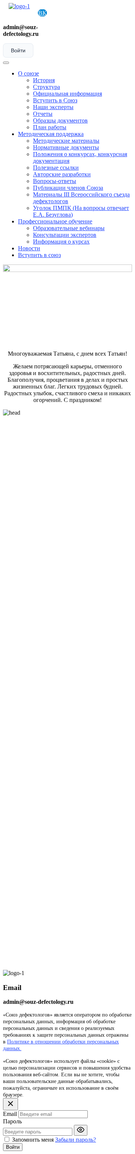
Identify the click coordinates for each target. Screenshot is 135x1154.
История (44, 80)
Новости (29, 248)
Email (10, 1114)
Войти (18, 50)
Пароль (12, 1121)
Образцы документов (60, 120)
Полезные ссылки (56, 167)
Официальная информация (67, 93)
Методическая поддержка (51, 134)
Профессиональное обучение (55, 221)
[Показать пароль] (80, 1130)
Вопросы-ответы (54, 181)
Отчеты (42, 114)
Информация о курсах (61, 241)
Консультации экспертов (64, 235)
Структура (46, 87)
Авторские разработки (62, 174)
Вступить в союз (39, 255)
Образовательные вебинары (69, 228)
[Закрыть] (10, 1104)
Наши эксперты (53, 107)
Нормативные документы (66, 147)
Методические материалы (66, 140)
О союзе (28, 73)
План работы (49, 127)
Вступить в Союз (55, 100)
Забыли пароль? (75, 1139)
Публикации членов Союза (68, 188)
